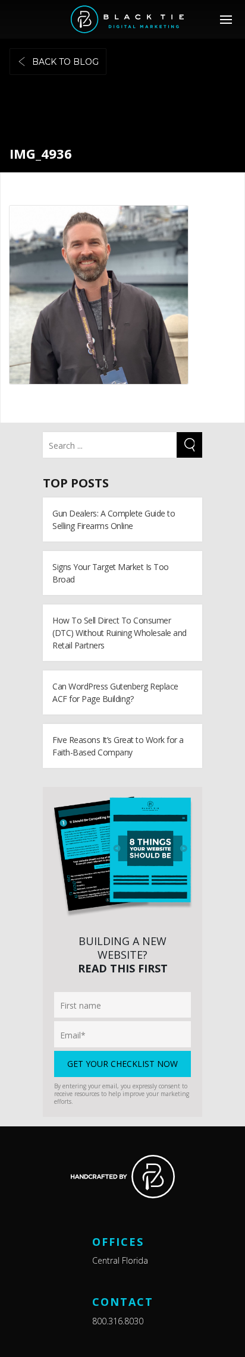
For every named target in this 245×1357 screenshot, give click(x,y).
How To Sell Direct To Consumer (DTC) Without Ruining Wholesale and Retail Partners (119, 633)
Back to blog (65, 61)
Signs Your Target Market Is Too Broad (110, 573)
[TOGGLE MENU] (225, 19)
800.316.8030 (117, 1321)
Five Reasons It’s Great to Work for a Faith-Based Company (118, 746)
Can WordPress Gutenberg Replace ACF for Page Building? (115, 692)
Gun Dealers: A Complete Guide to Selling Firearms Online (113, 519)
